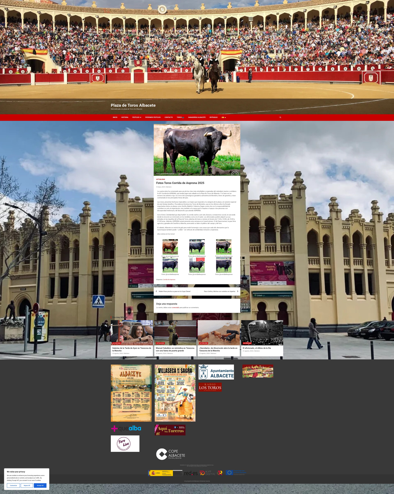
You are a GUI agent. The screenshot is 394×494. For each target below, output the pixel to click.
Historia (124, 117)
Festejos (135, 117)
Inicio (115, 117)
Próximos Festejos (153, 117)
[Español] (224, 117)
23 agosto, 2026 (117, 353)
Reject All (27, 485)
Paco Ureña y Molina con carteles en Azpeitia (219, 291)
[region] (26, 479)
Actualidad (160, 179)
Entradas (214, 117)
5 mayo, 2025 (160, 187)
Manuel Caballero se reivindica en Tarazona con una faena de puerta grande (175, 349)
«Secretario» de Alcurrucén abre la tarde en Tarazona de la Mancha (218, 349)
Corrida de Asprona (169, 279)
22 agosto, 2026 (161, 353)
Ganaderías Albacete (197, 117)
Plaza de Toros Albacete (133, 105)
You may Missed (119, 317)
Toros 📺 (180, 117)
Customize (13, 485)
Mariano (168, 187)
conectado (175, 307)
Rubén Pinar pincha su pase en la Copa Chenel (174, 291)
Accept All (40, 485)
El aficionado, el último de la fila (257, 348)
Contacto (169, 117)
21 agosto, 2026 (248, 351)
